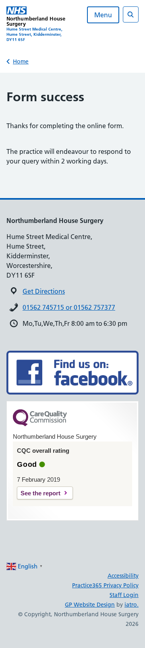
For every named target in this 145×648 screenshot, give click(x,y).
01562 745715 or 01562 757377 (69, 307)
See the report (40, 493)
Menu (103, 15)
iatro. (131, 604)
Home (21, 61)
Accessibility (123, 575)
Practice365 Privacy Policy (105, 585)
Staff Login (124, 595)
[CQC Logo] (40, 424)
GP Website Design (90, 604)
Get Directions (44, 291)
